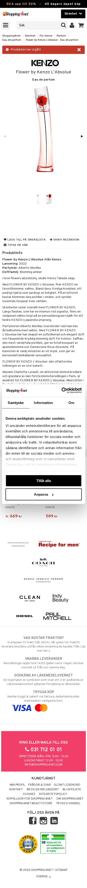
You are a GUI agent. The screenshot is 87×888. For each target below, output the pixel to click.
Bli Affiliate (72, 789)
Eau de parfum (11, 40)
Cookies (29, 794)
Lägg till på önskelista (26, 240)
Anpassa (41, 494)
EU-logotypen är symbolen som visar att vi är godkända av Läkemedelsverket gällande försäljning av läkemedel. (43, 679)
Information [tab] (43, 402)
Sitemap (61, 870)
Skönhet (30, 36)
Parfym (61, 36)
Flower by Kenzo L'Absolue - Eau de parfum (52, 40)
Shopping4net (11, 36)
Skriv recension (66, 240)
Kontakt (16, 789)
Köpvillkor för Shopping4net (29, 799)
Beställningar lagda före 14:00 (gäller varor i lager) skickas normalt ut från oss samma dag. (44, 663)
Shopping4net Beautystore (31, 803)
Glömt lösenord (67, 785)
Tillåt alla (43, 480)
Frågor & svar (39, 785)
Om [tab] (71, 402)
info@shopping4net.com (43, 765)
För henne (46, 36)
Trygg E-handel (68, 803)
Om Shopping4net (70, 799)
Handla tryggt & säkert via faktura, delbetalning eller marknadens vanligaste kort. (43, 696)
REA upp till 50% (21, 4)
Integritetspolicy (53, 794)
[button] (81, 25)
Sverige (42, 877)
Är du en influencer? (42, 789)
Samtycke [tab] (16, 402)
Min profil (17, 785)
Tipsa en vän (17, 245)
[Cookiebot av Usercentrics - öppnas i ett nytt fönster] (62, 391)
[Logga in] (72, 25)
